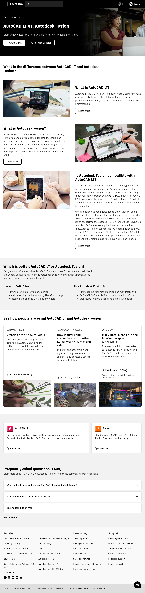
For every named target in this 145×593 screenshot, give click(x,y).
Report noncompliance (37, 588)
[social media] (13, 577)
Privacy (6, 588)
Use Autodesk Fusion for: (91, 286)
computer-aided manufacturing (37, 144)
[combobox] (44, 4)
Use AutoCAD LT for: (16, 286)
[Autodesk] (16, 4)
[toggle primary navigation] (6, 4)
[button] (72, 485)
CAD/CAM (112, 195)
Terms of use (53, 588)
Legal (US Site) (65, 588)
